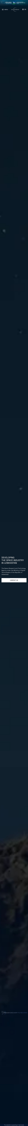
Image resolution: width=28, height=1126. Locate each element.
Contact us (14, 580)
